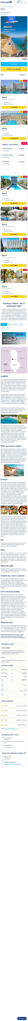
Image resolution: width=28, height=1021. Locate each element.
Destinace (10, 6)
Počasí (3, 327)
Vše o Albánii (3, 14)
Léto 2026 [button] (14, 64)
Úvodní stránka (4, 6)
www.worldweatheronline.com (10, 728)
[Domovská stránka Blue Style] (6, 2)
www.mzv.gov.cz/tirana (9, 747)
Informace (4, 324)
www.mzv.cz (21, 631)
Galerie (20, 324)
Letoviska (15, 324)
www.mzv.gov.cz (21, 637)
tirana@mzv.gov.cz (8, 745)
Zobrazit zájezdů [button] (14, 69)
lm (21, 80)
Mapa (7, 327)
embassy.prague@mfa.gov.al (10, 762)
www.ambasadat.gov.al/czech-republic (12, 764)
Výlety (9, 324)
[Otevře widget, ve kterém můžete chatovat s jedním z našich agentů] (22, 1018)
